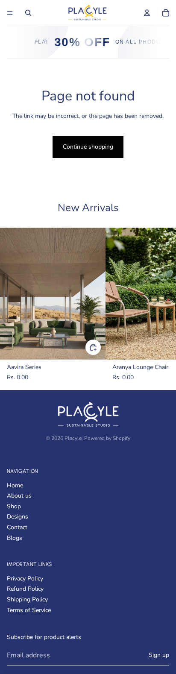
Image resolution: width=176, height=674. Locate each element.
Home (15, 485)
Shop (14, 506)
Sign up (159, 655)
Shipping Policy (27, 599)
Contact (17, 527)
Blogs (14, 538)
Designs (17, 517)
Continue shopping (88, 147)
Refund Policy (25, 589)
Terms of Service (29, 610)
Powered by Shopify (107, 438)
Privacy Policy (25, 578)
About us (19, 496)
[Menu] (10, 13)
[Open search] (28, 12)
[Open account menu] (147, 12)
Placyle (73, 438)
